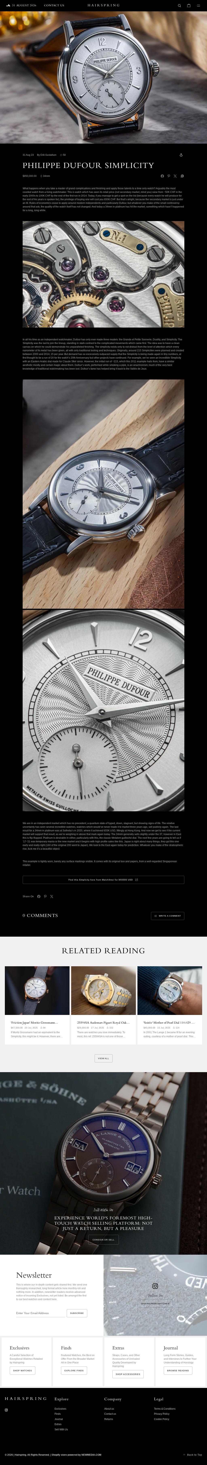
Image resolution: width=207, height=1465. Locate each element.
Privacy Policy (161, 1413)
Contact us (110, 1413)
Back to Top (194, 1454)
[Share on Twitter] (175, 176)
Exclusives (60, 1408)
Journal (59, 1419)
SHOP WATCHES (22, 1370)
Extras (58, 1424)
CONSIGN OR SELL (104, 1240)
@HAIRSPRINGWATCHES (155, 1304)
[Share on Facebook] (162, 176)
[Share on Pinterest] (168, 176)
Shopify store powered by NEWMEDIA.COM (76, 1454)
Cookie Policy (161, 1419)
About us (109, 1408)
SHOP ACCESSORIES (128, 1374)
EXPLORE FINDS (74, 1370)
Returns (108, 1419)
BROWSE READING (178, 1370)
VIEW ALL (103, 1058)
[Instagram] (6, 1410)
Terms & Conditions (164, 1408)
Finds (58, 1413)
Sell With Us (61, 1429)
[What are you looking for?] (179, 6)
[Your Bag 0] (188, 6)
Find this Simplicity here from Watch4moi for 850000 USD (101, 880)
